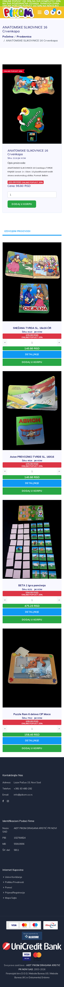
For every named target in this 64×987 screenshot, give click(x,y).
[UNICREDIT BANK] (32, 946)
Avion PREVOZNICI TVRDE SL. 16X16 (32, 458)
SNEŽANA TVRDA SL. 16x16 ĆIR (32, 329)
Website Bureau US (38, 973)
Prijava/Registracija (15, 892)
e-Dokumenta (33, 977)
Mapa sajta (11, 898)
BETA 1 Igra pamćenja (32, 587)
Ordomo (45, 977)
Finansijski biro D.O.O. (17, 973)
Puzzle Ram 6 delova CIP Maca (32, 716)
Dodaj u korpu (22, 204)
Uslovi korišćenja (13, 877)
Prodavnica (24, 36)
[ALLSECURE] (32, 936)
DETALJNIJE (32, 354)
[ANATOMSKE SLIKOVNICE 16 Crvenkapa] (32, 104)
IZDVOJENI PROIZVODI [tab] (17, 231)
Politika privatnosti (14, 882)
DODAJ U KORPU (32, 362)
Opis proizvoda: (17, 162)
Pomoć (8, 887)
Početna (7, 36)
